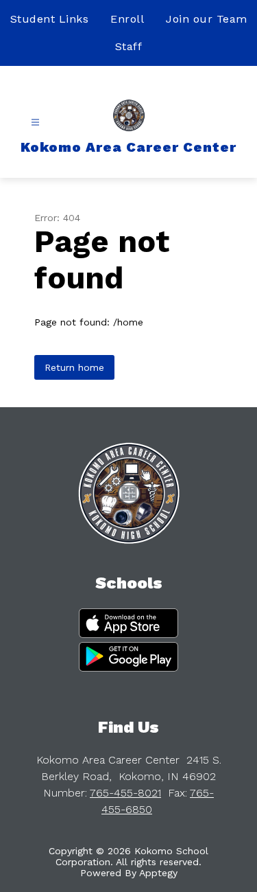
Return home (74, 367)
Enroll (127, 18)
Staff (129, 46)
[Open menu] (35, 122)
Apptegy (158, 872)
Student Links (49, 18)
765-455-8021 (125, 792)
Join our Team (206, 18)
